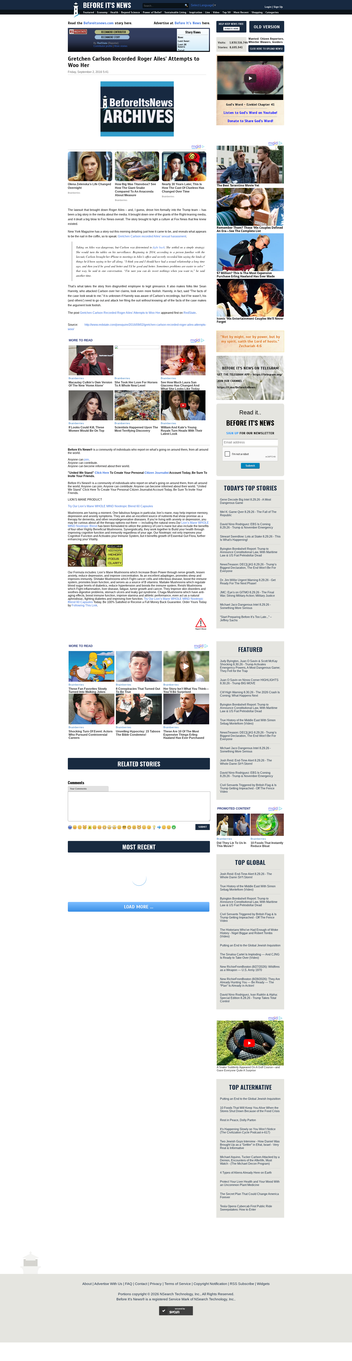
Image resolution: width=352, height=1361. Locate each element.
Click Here (102, 472)
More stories (120, 46)
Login (268, 7)
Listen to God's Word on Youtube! (250, 113)
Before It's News (107, 5)
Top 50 (226, 12)
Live (207, 12)
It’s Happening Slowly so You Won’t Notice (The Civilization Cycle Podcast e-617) (248, 1131)
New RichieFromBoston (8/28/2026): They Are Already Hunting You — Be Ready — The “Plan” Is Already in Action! (250, 982)
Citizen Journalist (156, 472)
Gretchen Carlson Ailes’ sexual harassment (152, 236)
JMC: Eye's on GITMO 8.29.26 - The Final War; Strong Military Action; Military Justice (247, 594)
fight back (159, 247)
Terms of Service (177, 1284)
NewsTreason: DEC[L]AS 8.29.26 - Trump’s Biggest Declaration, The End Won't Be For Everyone (248, 568)
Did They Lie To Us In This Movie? (231, 844)
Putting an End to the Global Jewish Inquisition (250, 945)
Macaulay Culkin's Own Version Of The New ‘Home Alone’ (90, 384)
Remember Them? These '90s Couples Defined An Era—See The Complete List (250, 229)
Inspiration (195, 12)
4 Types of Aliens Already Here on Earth (246, 1172)
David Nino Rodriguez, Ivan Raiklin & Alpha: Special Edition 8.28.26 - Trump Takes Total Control (249, 998)
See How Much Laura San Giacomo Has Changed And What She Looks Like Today (180, 385)
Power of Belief (152, 12)
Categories (271, 12)
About (87, 1284)
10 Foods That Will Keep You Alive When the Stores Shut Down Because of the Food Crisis (250, 1109)
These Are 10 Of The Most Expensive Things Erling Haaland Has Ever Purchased (183, 734)
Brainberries (76, 378)
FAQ (128, 1284)
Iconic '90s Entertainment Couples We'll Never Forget (250, 320)
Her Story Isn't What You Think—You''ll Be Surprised (186, 690)
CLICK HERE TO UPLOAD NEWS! (266, 48)
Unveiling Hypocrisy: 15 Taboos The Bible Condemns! (138, 733)
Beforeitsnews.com (98, 23)
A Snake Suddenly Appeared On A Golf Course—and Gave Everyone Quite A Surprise (248, 1069)
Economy (102, 12)
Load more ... (138, 907)
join (86, 459)
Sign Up (278, 7)
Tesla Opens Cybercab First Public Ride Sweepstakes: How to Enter (246, 1208)
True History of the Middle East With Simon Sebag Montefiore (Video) (248, 722)
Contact (141, 1284)
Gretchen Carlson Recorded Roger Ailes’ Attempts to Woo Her (120, 312)
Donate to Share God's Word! (250, 121)
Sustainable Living (175, 12)
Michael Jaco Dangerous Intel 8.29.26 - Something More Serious (245, 606)
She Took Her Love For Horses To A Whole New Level (136, 384)
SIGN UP (232, 433)
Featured (88, 12)
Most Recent (241, 12)
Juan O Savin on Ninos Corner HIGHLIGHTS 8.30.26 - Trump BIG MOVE (249, 681)
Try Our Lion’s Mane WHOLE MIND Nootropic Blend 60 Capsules (110, 506)
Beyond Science (130, 12)
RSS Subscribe (242, 1284)
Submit (250, 466)
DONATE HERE (231, 28)
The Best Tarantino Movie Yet (238, 185)
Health (114, 12)
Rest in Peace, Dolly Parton (238, 1120)
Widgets (263, 1284)
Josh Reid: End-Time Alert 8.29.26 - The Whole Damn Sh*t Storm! (246, 762)
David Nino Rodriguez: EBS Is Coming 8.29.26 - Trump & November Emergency (246, 526)
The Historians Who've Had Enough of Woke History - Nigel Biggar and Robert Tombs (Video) (249, 933)
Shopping (257, 12)
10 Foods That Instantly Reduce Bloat (267, 844)
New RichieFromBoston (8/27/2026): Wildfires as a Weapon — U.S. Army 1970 (250, 968)
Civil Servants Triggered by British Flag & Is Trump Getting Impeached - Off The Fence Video (248, 788)
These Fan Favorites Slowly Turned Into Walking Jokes (88, 690)
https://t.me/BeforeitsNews (236, 387)
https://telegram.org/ (267, 374)
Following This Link (84, 605)
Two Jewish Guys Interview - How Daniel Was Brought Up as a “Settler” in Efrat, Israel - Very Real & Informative (250, 1145)
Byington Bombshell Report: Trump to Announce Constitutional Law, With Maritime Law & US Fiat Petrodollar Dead (248, 552)
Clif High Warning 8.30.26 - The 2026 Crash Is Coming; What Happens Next (250, 694)
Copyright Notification (210, 1284)
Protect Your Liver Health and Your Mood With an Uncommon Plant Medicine (250, 1183)
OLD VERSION (267, 26)
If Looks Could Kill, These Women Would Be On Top (86, 429)
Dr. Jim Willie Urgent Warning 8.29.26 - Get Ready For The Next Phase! (248, 581)
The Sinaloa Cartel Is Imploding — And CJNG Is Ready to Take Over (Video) (249, 956)
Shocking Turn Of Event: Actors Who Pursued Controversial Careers (91, 734)
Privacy (156, 1284)
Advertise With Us (108, 1284)
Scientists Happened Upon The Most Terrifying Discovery (136, 429)
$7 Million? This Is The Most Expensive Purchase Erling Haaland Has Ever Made (246, 274)
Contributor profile (103, 46)
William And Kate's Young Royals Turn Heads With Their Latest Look (181, 430)
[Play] (250, 78)
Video (216, 12)
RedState (190, 312)
